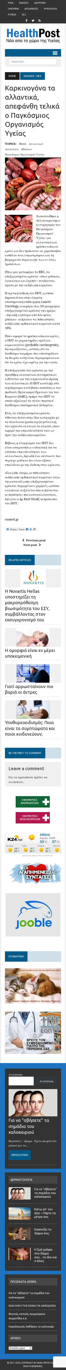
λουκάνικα (12, 149)
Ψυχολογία (50, 9)
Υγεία (10, 3)
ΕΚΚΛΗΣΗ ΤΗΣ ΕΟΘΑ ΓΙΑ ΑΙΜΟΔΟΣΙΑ (32, 1305)
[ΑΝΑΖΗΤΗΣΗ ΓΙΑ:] (32, 61)
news (22, 144)
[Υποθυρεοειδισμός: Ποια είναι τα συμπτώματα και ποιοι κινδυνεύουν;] (33, 716)
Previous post (36, 540)
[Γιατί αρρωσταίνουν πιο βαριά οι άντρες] (33, 680)
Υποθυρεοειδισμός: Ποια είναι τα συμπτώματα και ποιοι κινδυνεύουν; (30, 728)
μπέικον (26, 149)
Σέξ (24, 14)
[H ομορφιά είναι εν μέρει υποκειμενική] (33, 644)
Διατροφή (40, 3)
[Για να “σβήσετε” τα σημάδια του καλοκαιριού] (33, 1114)
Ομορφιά (13, 9)
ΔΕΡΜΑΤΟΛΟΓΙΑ (21, 1179)
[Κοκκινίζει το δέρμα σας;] (20, 1237)
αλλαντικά (36, 144)
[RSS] (40, 20)
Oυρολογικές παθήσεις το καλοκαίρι (31, 1326)
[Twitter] (33, 20)
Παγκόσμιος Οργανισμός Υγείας (24, 154)
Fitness (12, 14)
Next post (30, 545)
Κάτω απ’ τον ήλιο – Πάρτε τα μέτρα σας (45, 1213)
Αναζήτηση (15, 1074)
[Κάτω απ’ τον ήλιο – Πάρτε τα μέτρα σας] (20, 1217)
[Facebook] (26, 20)
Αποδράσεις (31, 9)
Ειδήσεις (24, 3)
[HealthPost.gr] (33, 36)
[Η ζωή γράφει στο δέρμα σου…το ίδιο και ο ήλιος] (20, 1258)
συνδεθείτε (16, 782)
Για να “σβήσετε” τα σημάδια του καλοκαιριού (29, 1126)
